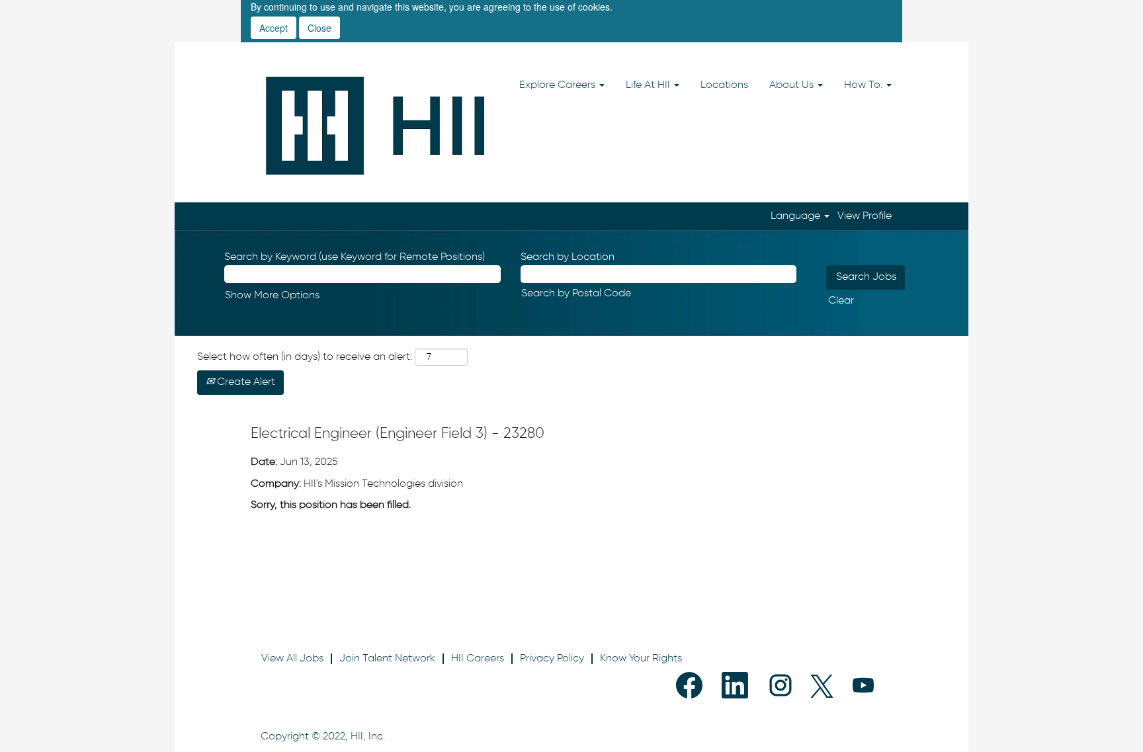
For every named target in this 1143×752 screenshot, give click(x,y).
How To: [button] (864, 85)
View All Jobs (292, 658)
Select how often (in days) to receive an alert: (304, 357)
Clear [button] (841, 301)
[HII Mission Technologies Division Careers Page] (376, 125)
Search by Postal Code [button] (576, 293)
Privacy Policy (552, 658)
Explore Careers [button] (558, 85)
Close (319, 27)
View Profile (864, 216)
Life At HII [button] (649, 85)
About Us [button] (792, 85)
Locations (724, 85)
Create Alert (244, 382)
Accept (273, 27)
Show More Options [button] (272, 295)
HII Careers (477, 658)
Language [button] (797, 216)
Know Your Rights (641, 658)
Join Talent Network (387, 658)
